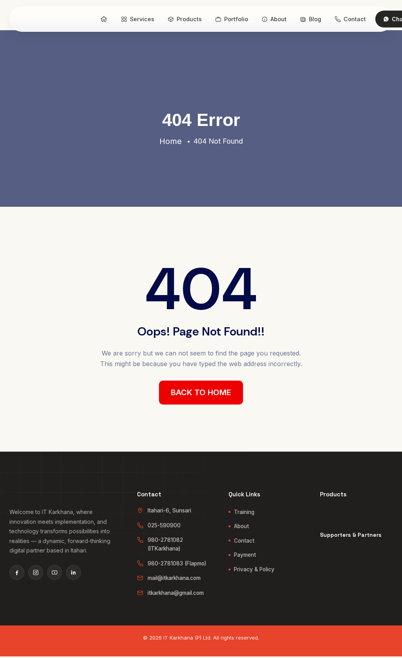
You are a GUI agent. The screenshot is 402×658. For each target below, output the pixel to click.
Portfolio (236, 19)
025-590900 (164, 525)
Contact (355, 19)
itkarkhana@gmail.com (176, 593)
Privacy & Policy (254, 569)
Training (244, 512)
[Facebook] (16, 572)
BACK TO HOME (201, 392)
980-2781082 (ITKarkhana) (165, 544)
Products (189, 19)
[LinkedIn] (73, 572)
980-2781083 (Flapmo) (177, 563)
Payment (245, 555)
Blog (315, 19)
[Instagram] (35, 572)
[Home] (104, 19)
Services (142, 19)
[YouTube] (54, 572)
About (278, 19)
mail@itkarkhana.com (174, 578)
